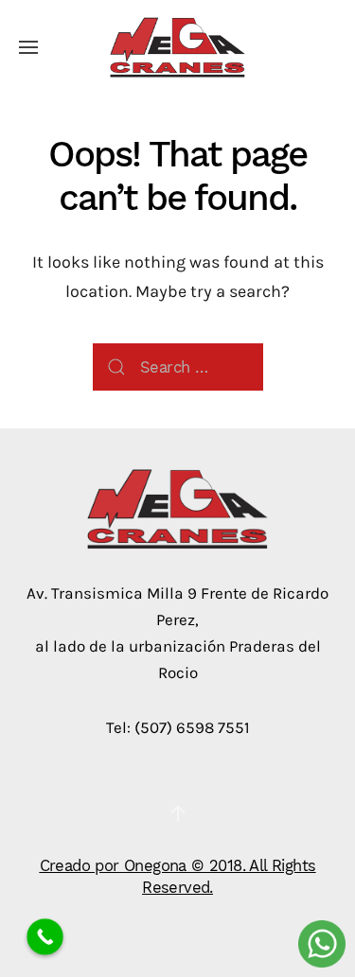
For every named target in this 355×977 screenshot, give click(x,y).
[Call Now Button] (45, 936)
